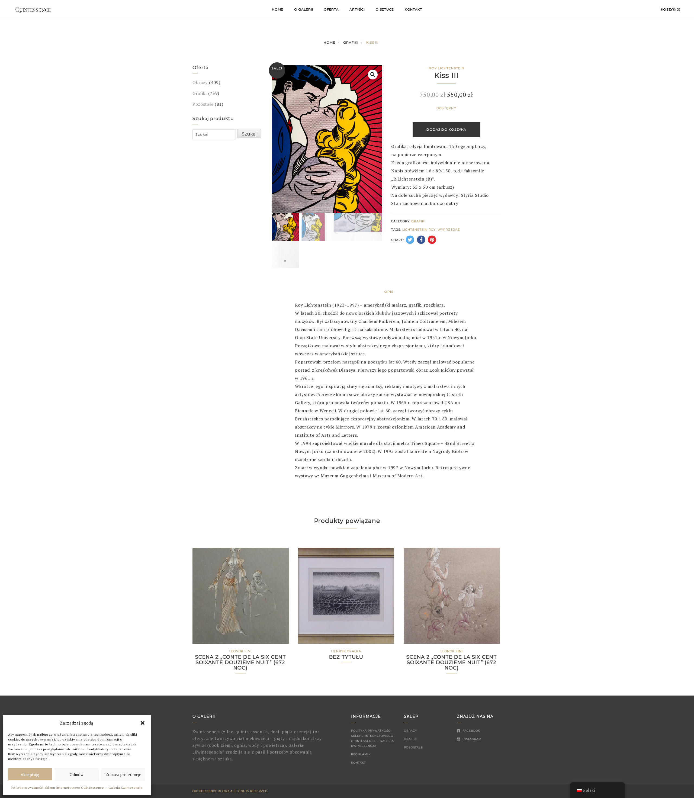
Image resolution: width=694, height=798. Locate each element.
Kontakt (413, 9)
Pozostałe (202, 104)
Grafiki (350, 42)
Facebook (470, 730)
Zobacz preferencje (123, 774)
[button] (142, 723)
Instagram (471, 739)
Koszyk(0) (670, 9)
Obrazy (200, 82)
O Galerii (303, 9)
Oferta (331, 9)
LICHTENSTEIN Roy (419, 229)
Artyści (357, 9)
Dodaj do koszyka (446, 129)
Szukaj (249, 134)
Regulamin (361, 754)
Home (277, 9)
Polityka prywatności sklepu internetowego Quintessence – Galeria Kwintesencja (77, 788)
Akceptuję (30, 774)
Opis (388, 291)
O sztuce (384, 9)
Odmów (76, 774)
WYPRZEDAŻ (449, 229)
